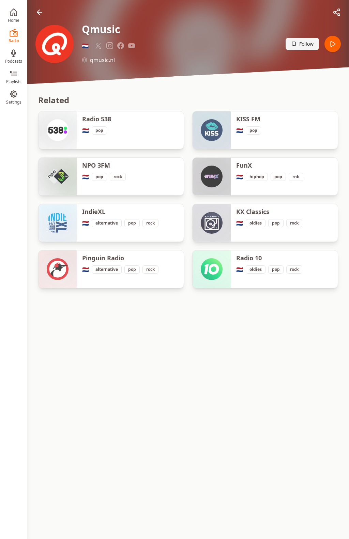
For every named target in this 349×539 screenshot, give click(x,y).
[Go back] (39, 12)
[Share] (337, 12)
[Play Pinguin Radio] (58, 269)
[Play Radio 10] (212, 269)
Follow (306, 44)
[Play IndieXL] (58, 223)
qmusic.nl (102, 60)
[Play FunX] (212, 176)
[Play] (332, 44)
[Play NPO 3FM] (58, 176)
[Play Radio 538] (58, 130)
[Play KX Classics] (212, 223)
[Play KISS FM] (212, 130)
